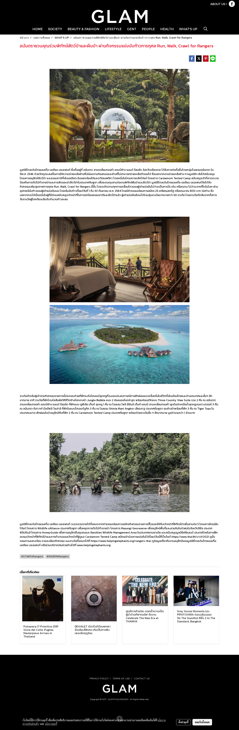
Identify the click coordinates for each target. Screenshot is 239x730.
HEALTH (167, 29)
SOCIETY (55, 29)
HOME (37, 29)
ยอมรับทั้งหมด (202, 722)
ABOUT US (217, 4)
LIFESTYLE (113, 29)
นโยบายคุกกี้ (51, 723)
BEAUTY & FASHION (83, 29)
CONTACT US (142, 678)
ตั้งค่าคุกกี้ (183, 722)
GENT (131, 29)
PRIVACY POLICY (99, 678)
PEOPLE (148, 29)
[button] (205, 28)
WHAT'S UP (188, 29)
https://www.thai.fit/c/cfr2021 (190, 537)
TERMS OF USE (121, 678)
